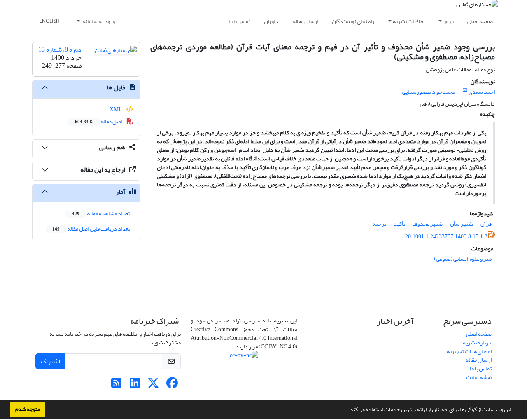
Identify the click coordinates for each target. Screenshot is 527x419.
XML (116, 109)
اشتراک (50, 361)
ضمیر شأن (461, 223)
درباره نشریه (477, 342)
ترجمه (379, 223)
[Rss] (116, 385)
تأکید (399, 223)
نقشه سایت (479, 377)
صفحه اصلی (480, 21)
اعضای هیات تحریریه (469, 351)
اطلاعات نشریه (408, 21)
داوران (271, 21)
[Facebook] (172, 385)
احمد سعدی (482, 91)
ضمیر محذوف (428, 223)
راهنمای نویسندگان (353, 21)
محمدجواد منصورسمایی (428, 91)
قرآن (486, 223)
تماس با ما (239, 21)
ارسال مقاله (305, 21)
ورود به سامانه (98, 21)
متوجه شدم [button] (27, 409)
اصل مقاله (99, 121)
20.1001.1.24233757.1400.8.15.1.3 (446, 236)
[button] (346, 410)
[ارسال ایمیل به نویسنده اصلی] (465, 90)
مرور (448, 21)
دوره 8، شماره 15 (60, 49)
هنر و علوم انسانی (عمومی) (463, 258)
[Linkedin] (135, 385)
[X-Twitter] (153, 385)
